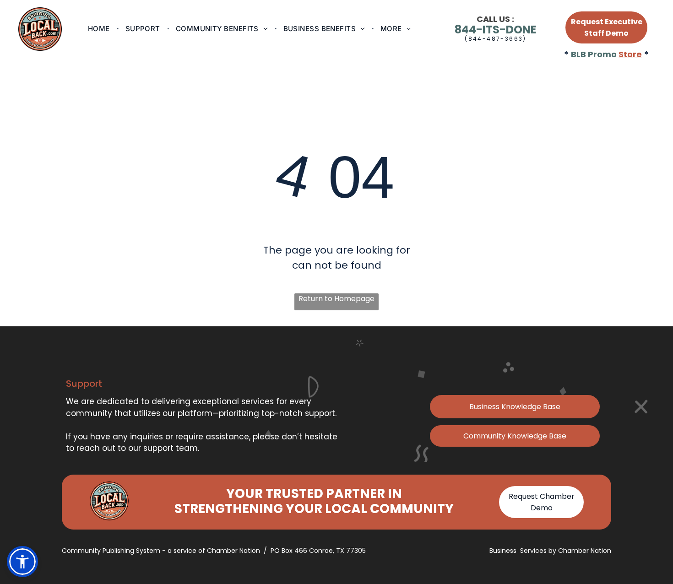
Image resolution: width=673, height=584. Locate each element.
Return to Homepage (336, 298)
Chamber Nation (584, 550)
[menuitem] (100, 28)
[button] (22, 561)
